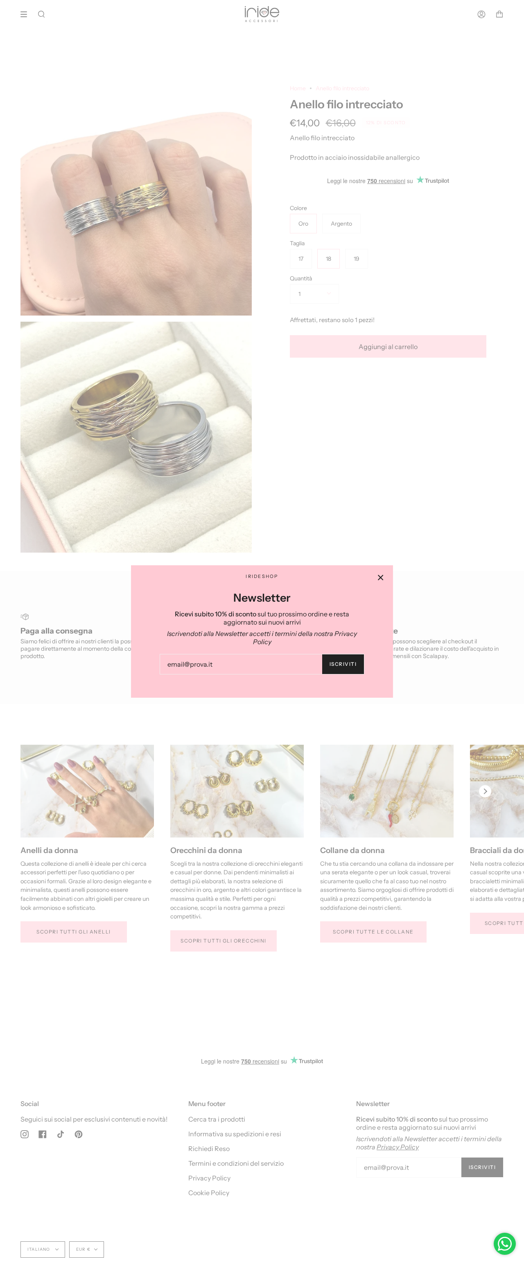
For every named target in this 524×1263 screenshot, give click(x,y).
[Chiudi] (381, 577)
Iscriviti (343, 664)
